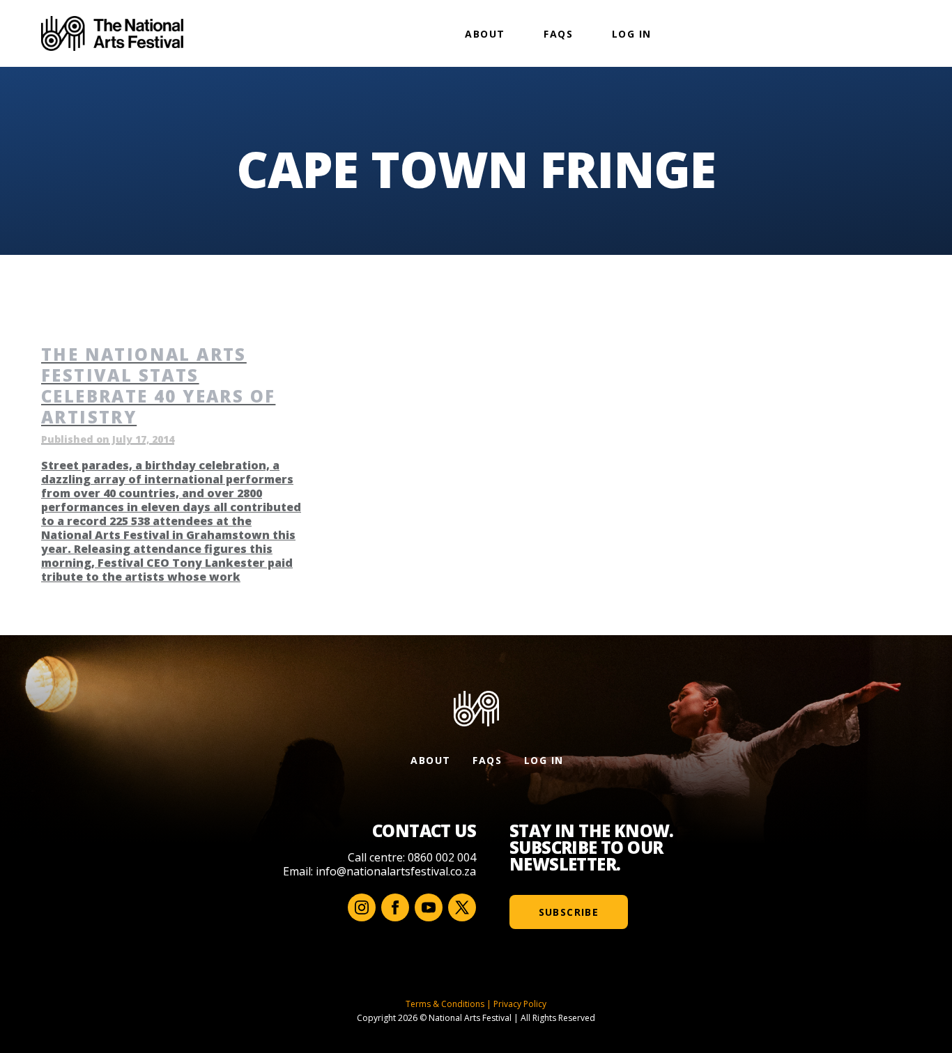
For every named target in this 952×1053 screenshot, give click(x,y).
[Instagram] (362, 907)
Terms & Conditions (445, 1004)
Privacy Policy (519, 1004)
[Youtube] (429, 907)
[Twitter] (462, 907)
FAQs (558, 33)
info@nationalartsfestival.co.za (396, 871)
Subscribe (569, 912)
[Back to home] (112, 33)
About (485, 33)
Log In (631, 33)
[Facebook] (395, 907)
